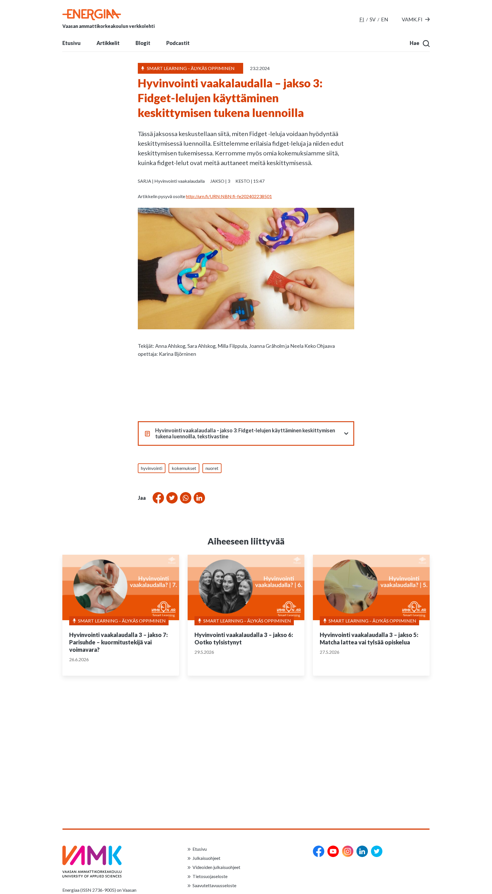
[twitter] (376, 851)
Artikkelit (108, 43)
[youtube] (333, 851)
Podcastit (178, 43)
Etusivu (71, 43)
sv (373, 19)
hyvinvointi (151, 468)
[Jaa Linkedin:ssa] (198, 497)
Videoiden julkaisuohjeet (216, 867)
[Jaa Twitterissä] (171, 497)
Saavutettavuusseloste (214, 885)
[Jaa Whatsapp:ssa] (184, 497)
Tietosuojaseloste (209, 876)
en (384, 19)
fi (361, 19)
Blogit (143, 43)
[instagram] (347, 851)
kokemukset (184, 468)
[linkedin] (362, 851)
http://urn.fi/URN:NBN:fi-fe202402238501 (229, 196)
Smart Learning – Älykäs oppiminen (122, 620)
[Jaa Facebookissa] (157, 497)
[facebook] (318, 851)
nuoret (212, 468)
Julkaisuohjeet (206, 858)
